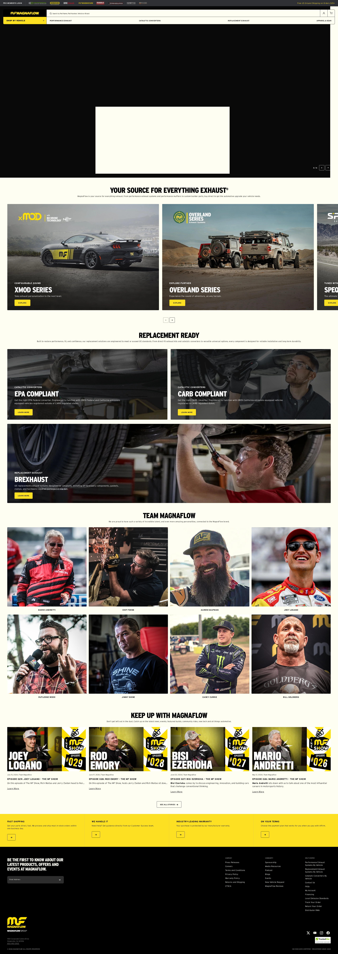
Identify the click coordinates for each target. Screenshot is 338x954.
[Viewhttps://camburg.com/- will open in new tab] (115, 3)
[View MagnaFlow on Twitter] (308, 933)
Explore (24, 303)
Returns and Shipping (235, 882)
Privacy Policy (231, 874)
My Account (310, 890)
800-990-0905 (13, 943)
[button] (331, 13)
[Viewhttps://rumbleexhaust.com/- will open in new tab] (100, 3)
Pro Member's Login (12, 3)
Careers (229, 866)
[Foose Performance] (143, 3)
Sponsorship (270, 862)
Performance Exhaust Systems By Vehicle (315, 863)
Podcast (268, 870)
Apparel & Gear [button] (324, 20)
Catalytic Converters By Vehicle (316, 877)
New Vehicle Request (274, 882)
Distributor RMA (312, 910)
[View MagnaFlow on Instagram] (321, 933)
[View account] (323, 13)
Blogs (267, 874)
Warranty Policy (232, 878)
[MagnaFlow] (85, 3)
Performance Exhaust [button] (61, 20)
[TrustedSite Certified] (323, 940)
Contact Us (310, 882)
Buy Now (162, 161)
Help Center (309, 858)
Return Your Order (313, 906)
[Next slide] (328, 167)
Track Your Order (313, 902)
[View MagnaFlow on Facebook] (328, 933)
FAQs (307, 886)
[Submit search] (50, 13)
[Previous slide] (321, 167)
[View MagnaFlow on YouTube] (315, 933)
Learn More (25, 412)
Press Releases (232, 862)
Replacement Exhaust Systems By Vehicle (315, 870)
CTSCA (228, 886)
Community (269, 858)
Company (228, 858)
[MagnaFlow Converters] (55, 3)
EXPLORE (179, 161)
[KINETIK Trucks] (131, 3)
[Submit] (60, 879)
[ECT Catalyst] (37, 3)
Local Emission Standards (317, 898)
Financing (309, 894)
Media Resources (273, 866)
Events (268, 878)
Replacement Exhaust (238, 20)
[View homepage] (25, 13)
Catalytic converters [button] (150, 20)
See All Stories (167, 804)
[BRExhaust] (69, 3)
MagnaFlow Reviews (274, 886)
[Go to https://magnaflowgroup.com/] (17, 924)
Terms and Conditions (235, 870)
